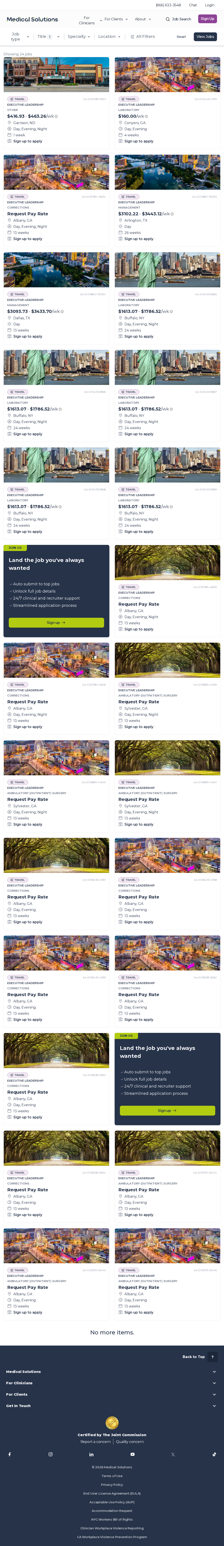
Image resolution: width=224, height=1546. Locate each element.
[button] (112, 1371)
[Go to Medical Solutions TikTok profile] (214, 1454)
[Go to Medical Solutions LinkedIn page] (91, 1454)
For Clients (114, 19)
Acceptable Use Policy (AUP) (112, 1502)
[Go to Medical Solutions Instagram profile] (50, 1454)
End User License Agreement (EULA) (112, 1493)
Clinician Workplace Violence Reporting (112, 1528)
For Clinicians (86, 19)
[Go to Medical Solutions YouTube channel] (132, 1454)
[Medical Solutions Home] (32, 19)
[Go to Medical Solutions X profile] (173, 1454)
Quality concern (130, 1442)
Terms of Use (112, 1476)
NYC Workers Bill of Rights (112, 1519)
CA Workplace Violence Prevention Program (112, 1537)
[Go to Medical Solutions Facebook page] (9, 1454)
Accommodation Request (112, 1511)
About (140, 19)
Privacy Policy (112, 1485)
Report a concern (95, 1442)
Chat (193, 5)
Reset (181, 37)
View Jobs (205, 37)
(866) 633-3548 (168, 5)
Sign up (53, 623)
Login (209, 5)
